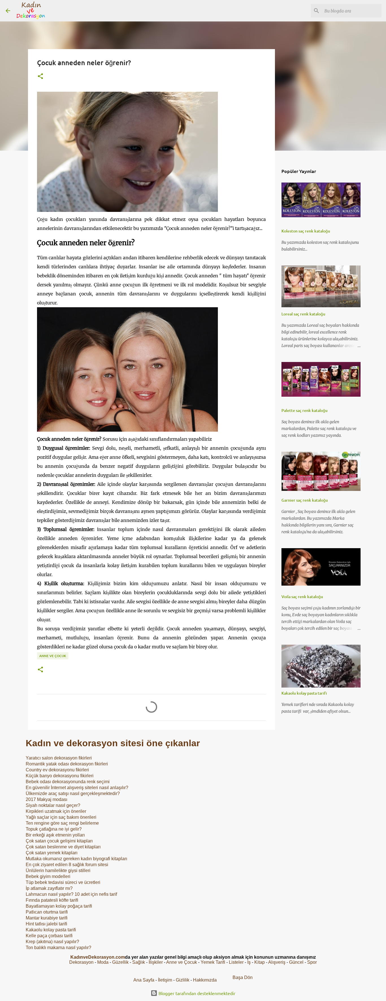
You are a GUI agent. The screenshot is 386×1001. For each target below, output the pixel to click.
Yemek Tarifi (213, 962)
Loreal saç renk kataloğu (303, 314)
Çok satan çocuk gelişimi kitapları (59, 840)
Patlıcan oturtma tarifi (47, 912)
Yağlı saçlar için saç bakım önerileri (61, 817)
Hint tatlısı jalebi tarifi (46, 923)
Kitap (259, 962)
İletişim (165, 980)
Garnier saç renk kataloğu (304, 500)
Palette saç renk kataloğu (304, 410)
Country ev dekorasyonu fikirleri (57, 769)
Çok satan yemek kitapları (51, 852)
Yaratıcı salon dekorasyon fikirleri (59, 758)
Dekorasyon (81, 962)
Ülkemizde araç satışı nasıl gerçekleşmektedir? (73, 793)
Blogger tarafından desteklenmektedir (196, 993)
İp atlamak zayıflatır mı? (49, 888)
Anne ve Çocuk (52, 655)
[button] (40, 76)
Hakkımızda (205, 980)
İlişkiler (156, 962)
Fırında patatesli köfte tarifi (52, 900)
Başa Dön (243, 977)
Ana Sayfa (143, 980)
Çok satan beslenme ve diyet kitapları (63, 846)
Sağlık (138, 962)
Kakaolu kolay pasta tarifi (51, 929)
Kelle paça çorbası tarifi (49, 935)
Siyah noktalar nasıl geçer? (53, 805)
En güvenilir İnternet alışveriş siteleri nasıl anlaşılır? (77, 787)
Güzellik (120, 962)
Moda (103, 962)
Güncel (296, 962)
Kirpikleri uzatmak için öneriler (56, 811)
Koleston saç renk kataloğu (305, 231)
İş (249, 962)
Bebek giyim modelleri (48, 876)
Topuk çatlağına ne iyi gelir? (54, 829)
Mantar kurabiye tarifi (47, 918)
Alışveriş (276, 962)
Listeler (236, 962)
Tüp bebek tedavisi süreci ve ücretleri (63, 882)
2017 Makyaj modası (46, 799)
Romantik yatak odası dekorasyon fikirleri (67, 763)
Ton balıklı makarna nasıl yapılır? (58, 947)
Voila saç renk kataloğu (302, 596)
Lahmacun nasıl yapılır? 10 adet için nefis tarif (71, 894)
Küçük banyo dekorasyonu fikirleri (60, 775)
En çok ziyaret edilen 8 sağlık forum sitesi (67, 864)
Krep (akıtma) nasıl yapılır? (52, 941)
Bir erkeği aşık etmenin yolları (55, 835)
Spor (312, 962)
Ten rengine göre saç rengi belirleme (62, 823)
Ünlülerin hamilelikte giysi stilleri (58, 870)
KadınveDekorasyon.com (97, 957)
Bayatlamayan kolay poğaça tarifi (59, 906)
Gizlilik (183, 980)
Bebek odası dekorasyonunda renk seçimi (68, 781)
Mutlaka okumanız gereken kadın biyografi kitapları (76, 858)
